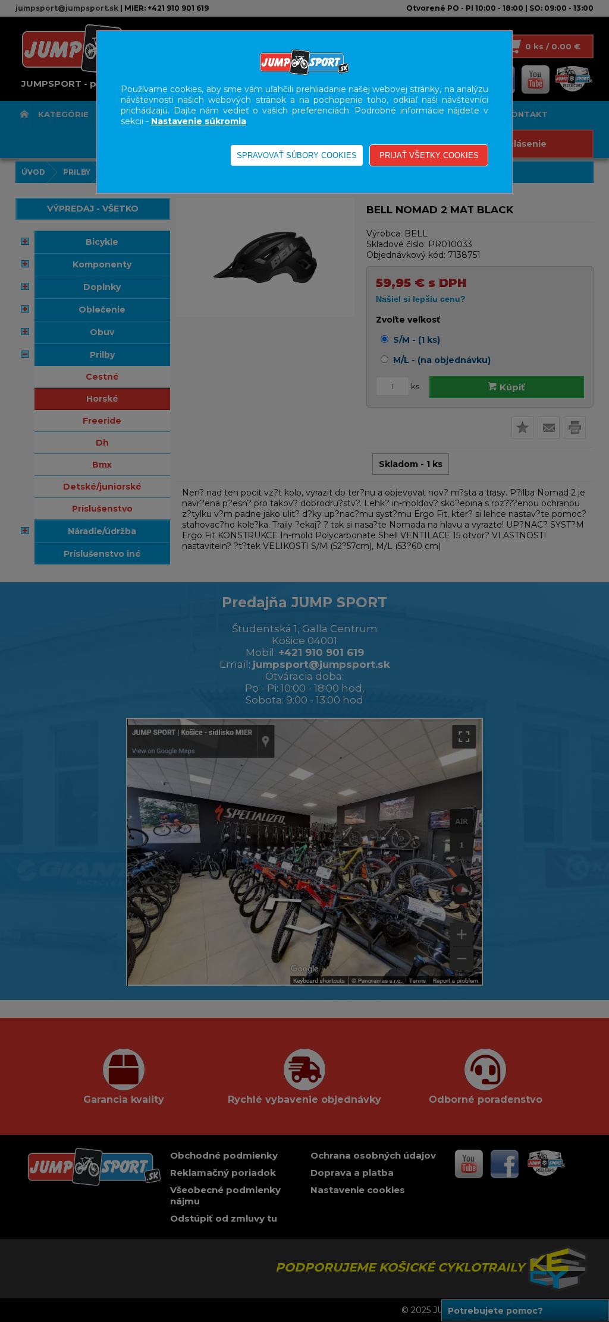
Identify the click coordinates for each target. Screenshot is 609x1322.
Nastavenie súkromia (198, 121)
